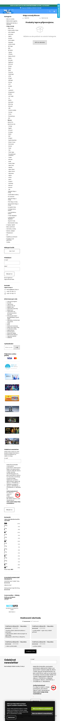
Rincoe (10, 120)
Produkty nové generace (10, 239)
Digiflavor (10, 62)
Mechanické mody (13, 223)
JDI (9, 88)
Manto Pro (10, 122)
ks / (12, 251)
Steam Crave (11, 142)
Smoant (10, 130)
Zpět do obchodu (40, 42)
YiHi (9, 189)
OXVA (9, 114)
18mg (5, 563)
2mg (5, 528)
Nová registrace (8, 277)
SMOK (9, 134)
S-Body (10, 126)
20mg (5, 566)
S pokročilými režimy (13, 194)
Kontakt (9, 303)
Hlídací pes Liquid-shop (13, 327)
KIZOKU (10, 94)
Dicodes (10, 60)
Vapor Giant (11, 169)
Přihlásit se (9, 274)
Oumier (10, 112)
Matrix (9, 100)
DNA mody (10, 28)
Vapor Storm (11, 171)
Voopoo (10, 181)
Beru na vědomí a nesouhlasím (42, 713)
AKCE (8, 324)
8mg (5, 543)
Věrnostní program (12, 301)
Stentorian (11, 144)
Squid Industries (12, 140)
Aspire (9, 36)
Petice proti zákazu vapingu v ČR (9, 598)
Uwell (9, 161)
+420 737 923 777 (11, 291)
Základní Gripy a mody (12, 192)
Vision (9, 179)
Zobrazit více (30, 651)
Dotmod (10, 64)
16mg (5, 560)
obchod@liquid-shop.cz (12, 289)
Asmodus (10, 34)
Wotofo (10, 187)
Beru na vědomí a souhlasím (42, 709)
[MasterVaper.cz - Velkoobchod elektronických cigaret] (12, 606)
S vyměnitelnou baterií (12, 213)
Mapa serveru (10, 330)
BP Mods (10, 50)
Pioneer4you (11, 116)
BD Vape (10, 46)
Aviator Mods (11, 44)
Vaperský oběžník (11, 336)
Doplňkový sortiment (11, 237)
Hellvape (10, 80)
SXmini (10, 146)
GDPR (8, 323)
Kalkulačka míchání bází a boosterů (13, 320)
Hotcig (10, 82)
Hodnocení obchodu (12, 326)
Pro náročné (11, 196)
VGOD (9, 177)
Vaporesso (11, 173)
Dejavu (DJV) (11, 56)
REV (9, 118)
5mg (5, 537)
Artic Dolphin (11, 32)
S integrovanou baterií (12, 209)
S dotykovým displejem (11, 218)
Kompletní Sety (12, 207)
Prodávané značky (12, 329)
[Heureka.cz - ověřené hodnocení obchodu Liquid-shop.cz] (12, 366)
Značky (8, 242)
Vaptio (10, 175)
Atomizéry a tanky (11, 229)
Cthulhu (10, 54)
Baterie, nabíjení (10, 231)
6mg (5, 540)
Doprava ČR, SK (11, 306)
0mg (5, 522)
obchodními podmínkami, (10, 466)
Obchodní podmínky (12, 308)
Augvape (10, 42)
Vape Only (11, 165)
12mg (5, 555)
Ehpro (9, 68)
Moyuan (10, 106)
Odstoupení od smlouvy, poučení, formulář (12, 313)
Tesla (9, 148)
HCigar (10, 78)
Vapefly (10, 167)
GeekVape (11, 74)
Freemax (10, 72)
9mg (5, 546)
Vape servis (10, 304)
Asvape (10, 38)
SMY (9, 136)
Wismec (10, 185)
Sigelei (10, 128)
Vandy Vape (11, 163)
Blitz (9, 48)
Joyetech (10, 90)
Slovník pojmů (10, 331)
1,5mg (5, 525)
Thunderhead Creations (11, 154)
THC (9, 150)
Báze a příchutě (10, 227)
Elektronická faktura (12, 334)
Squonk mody (11, 221)
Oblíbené (9, 337)
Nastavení (11, 717)
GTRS (9, 76)
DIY (7, 235)
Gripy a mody (10, 26)
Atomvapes (11, 40)
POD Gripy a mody (12, 202)
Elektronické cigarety (11, 21)
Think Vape (11, 152)
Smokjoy (10, 132)
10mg (5, 549)
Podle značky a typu (13, 30)
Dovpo (10, 66)
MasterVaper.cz (12, 611)
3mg (5, 531)
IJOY (9, 84)
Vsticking (10, 183)
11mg (5, 552)
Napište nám (10, 307)
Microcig (10, 104)
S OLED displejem (12, 215)
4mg (5, 534)
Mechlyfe (10, 102)
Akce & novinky (10, 19)
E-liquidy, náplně (10, 225)
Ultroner (10, 159)
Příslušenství (9, 233)
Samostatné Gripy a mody (13, 204)
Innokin (10, 86)
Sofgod (10, 138)
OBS (9, 108)
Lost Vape (10, 96)
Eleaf (9, 70)
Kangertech (11, 92)
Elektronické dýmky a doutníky (11, 23)
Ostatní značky (12, 110)
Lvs (9, 98)
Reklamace (10, 310)
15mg (5, 558)
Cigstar (10, 52)
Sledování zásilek (11, 333)
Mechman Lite (11, 124)
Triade (10, 157)
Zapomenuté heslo (9, 279)
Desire (10, 58)
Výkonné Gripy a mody (12, 199)
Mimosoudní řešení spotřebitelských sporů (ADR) (13, 317)
